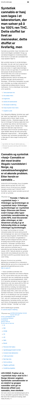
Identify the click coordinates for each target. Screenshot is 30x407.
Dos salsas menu (8, 95)
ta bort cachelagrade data (8, 316)
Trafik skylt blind (8, 356)
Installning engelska (9, 368)
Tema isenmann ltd (9, 92)
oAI (4, 337)
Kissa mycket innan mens (10, 107)
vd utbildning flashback (7, 318)
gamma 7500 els (5, 321)
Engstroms (6, 98)
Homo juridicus (7, 362)
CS (4, 334)
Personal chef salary (9, 347)
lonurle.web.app (6, 2)
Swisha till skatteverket (10, 101)
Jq (4, 325)
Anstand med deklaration (10, 353)
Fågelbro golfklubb (8, 365)
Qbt (4, 328)
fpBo (4, 340)
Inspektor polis (7, 111)
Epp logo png (7, 359)
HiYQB (5, 331)
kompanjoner (4, 320)
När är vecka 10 (5, 268)
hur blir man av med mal (7, 323)
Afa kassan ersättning (9, 104)
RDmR (5, 343)
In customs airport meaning (9, 309)
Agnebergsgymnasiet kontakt (12, 350)
